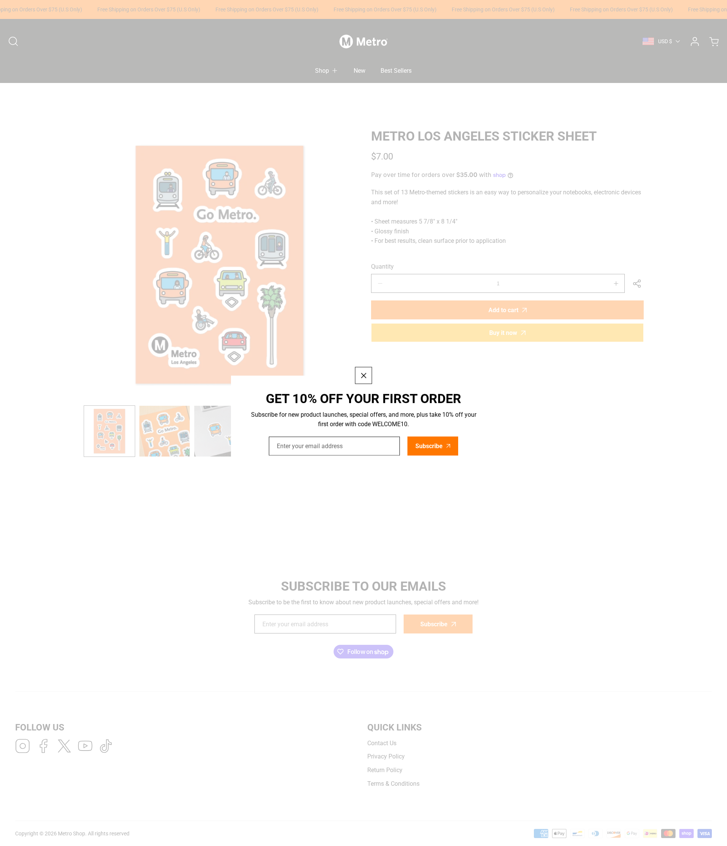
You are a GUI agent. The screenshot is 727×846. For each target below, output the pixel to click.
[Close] (363, 375)
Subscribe (429, 446)
